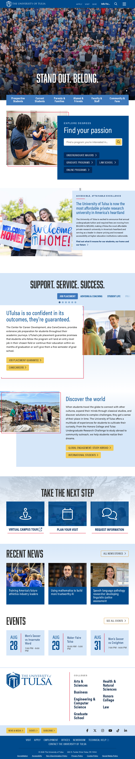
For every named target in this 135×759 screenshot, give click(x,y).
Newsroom (79, 740)
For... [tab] (105, 4)
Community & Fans (117, 100)
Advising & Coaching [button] (91, 296)
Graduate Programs (78, 162)
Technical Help (97, 740)
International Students (82, 455)
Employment (51, 740)
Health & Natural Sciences (110, 685)
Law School (106, 162)
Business (81, 692)
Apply (79, 4)
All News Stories (113, 553)
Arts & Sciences (81, 683)
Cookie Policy (92, 756)
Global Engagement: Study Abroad (88, 447)
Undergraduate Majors (80, 155)
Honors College (108, 698)
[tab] (115, 4)
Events (32, 730)
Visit (87, 4)
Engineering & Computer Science (85, 703)
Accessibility (37, 756)
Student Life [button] (113, 296)
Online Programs (76, 170)
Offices (65, 740)
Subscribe (48, 730)
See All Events (115, 620)
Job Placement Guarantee (24, 360)
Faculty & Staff (96, 100)
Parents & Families (59, 100)
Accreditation (22, 756)
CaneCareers (16, 367)
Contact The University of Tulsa (67, 744)
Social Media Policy (110, 756)
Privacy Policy (77, 756)
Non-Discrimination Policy (56, 756)
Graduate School (81, 715)
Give (94, 4)
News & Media (14, 730)
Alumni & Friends (78, 100)
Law (106, 707)
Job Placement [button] (67, 296)
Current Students (40, 100)
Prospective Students (18, 100)
